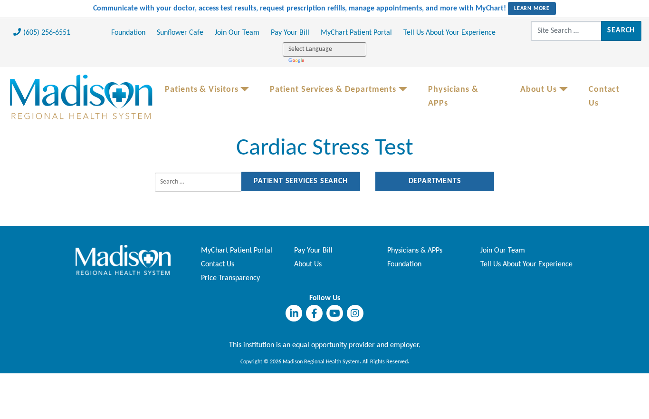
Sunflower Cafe (180, 33)
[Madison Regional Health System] (123, 259)
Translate (297, 60)
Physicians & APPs (453, 96)
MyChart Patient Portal (356, 33)
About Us (538, 89)
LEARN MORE (532, 8)
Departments (435, 181)
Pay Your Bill (290, 33)
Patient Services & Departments (333, 89)
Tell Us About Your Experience (449, 33)
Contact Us (604, 96)
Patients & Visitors (202, 89)
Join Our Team (237, 33)
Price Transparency (230, 278)
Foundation (128, 33)
